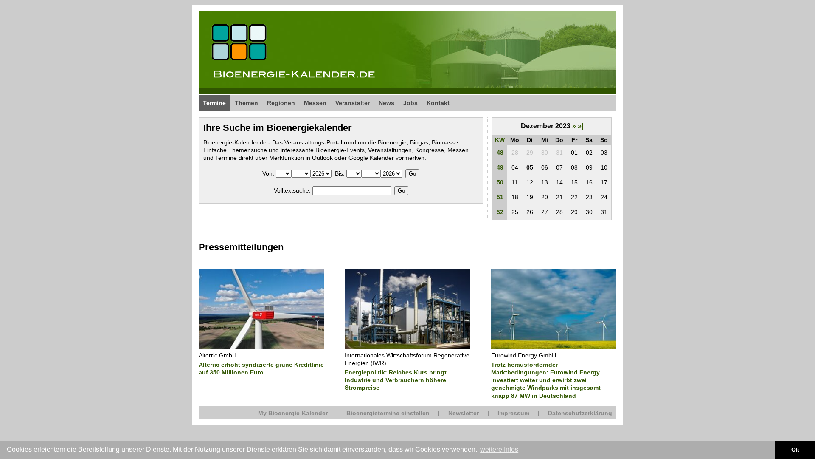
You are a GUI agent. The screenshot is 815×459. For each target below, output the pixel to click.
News (386, 102)
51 (500, 197)
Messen (315, 102)
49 (500, 167)
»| (580, 126)
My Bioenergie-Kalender (293, 413)
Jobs (410, 102)
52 (500, 212)
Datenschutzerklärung (580, 413)
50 (500, 182)
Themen (246, 102)
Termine (214, 102)
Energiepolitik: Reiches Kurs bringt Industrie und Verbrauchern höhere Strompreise (396, 380)
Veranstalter (352, 102)
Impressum (513, 413)
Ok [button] (795, 449)
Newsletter (463, 413)
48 (500, 152)
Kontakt (438, 102)
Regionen (281, 102)
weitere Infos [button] (499, 449)
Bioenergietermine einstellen (388, 413)
